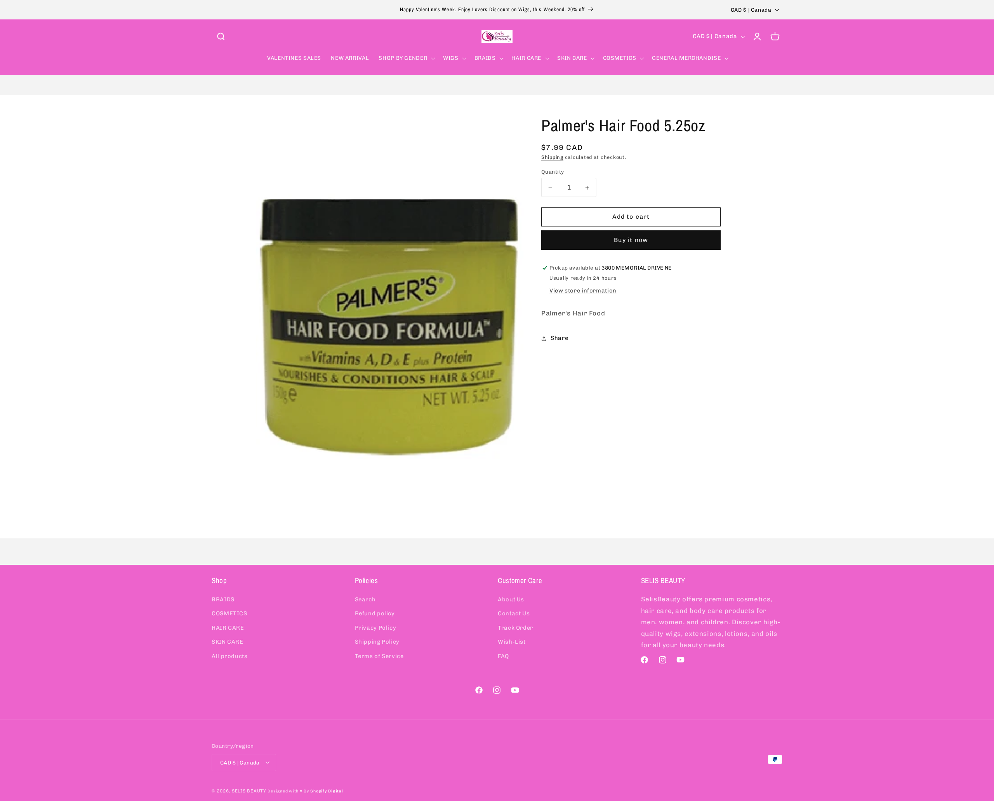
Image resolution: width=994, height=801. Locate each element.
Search (365, 599)
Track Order (515, 627)
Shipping (552, 157)
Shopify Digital (326, 790)
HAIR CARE (228, 627)
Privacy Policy (375, 627)
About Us (511, 599)
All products (230, 655)
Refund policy (375, 613)
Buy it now (631, 240)
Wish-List (512, 641)
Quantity (552, 172)
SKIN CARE (227, 641)
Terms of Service (379, 655)
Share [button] (559, 337)
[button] (220, 36)
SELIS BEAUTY (249, 790)
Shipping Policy (377, 641)
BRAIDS (223, 599)
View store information (583, 290)
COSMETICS (229, 613)
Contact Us (514, 613)
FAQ (503, 655)
